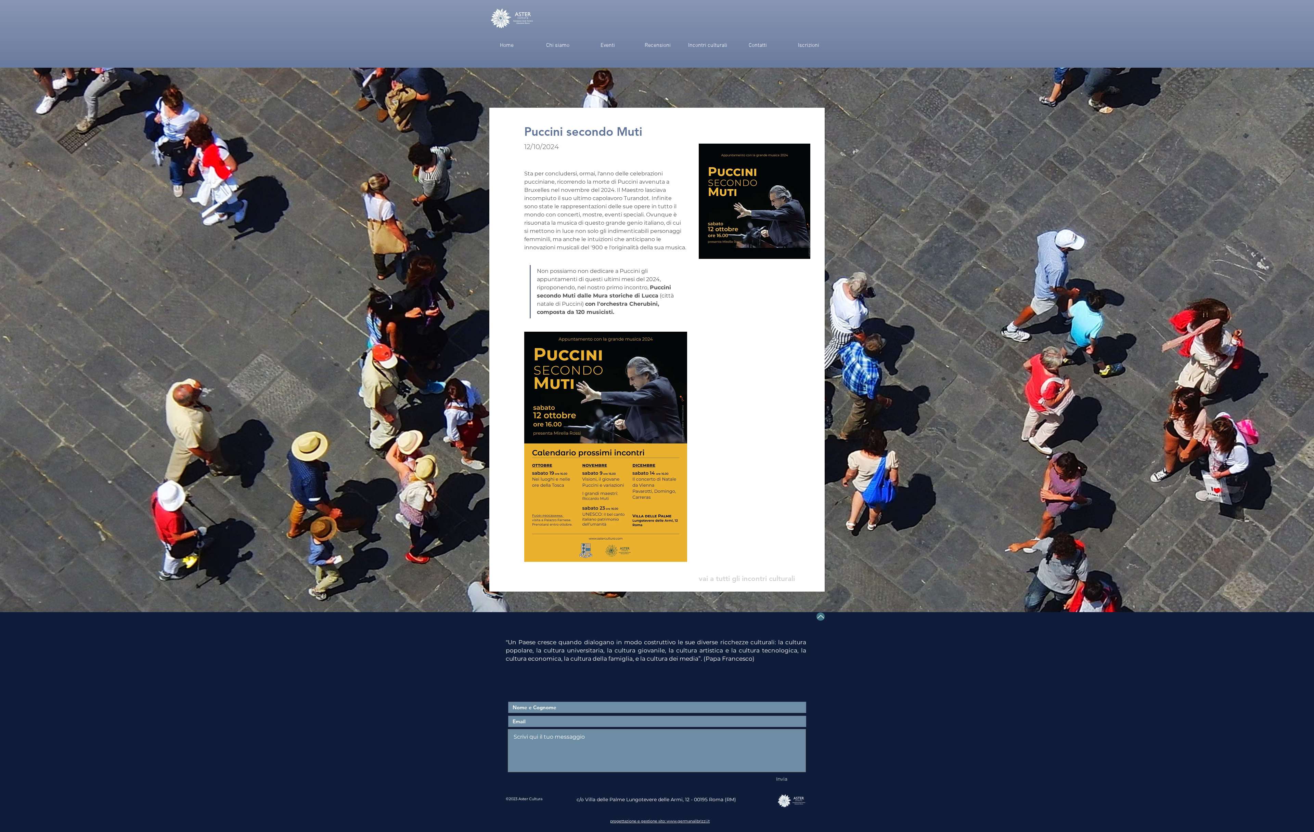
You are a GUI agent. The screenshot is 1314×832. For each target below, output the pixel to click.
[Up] (820, 616)
